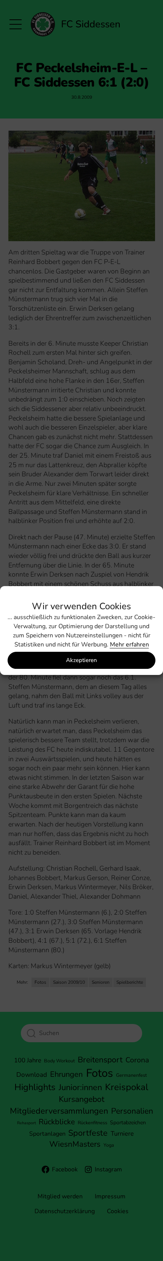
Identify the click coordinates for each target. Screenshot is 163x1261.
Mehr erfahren (129, 644)
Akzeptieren (81, 660)
